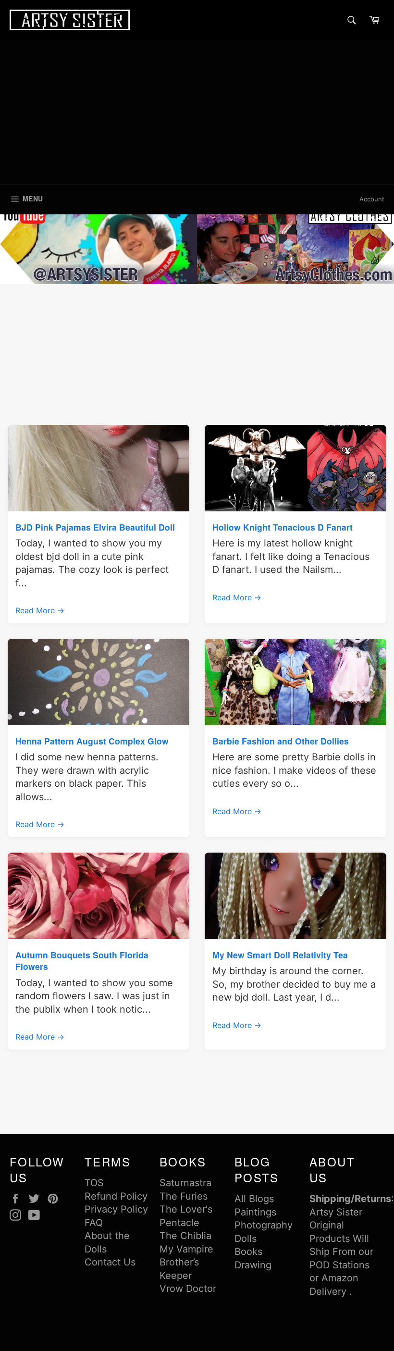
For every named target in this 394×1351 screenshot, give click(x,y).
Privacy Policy (116, 1209)
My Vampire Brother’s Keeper (186, 1262)
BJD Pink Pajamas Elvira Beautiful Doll (95, 527)
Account (371, 199)
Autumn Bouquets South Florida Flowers (81, 960)
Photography (263, 1225)
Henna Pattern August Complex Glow (92, 741)
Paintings (255, 1212)
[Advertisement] (197, 112)
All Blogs (254, 1198)
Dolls (245, 1238)
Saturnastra (185, 1183)
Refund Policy (116, 1196)
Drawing (252, 1265)
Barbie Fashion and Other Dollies (280, 741)
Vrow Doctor (188, 1288)
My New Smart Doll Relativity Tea (280, 955)
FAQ (94, 1222)
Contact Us (110, 1262)
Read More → (39, 610)
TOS (94, 1183)
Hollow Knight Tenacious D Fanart (282, 527)
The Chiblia (185, 1235)
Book (246, 1251)
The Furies (184, 1196)
